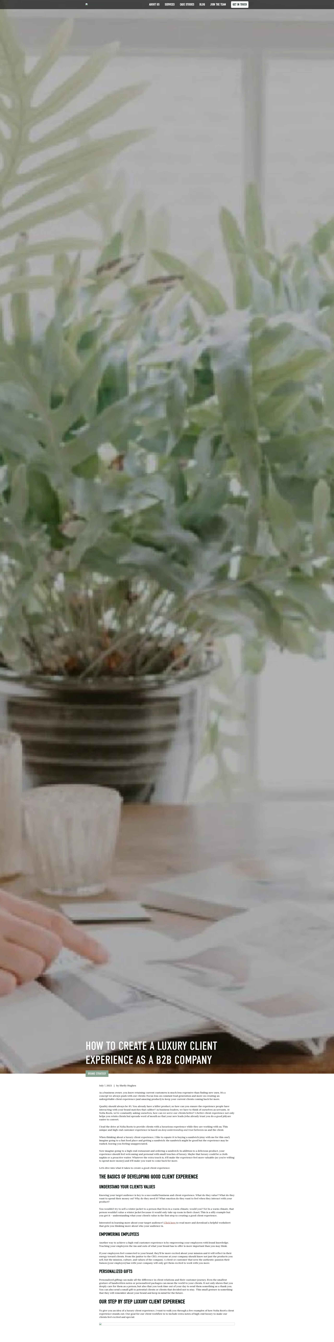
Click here (169, 1222)
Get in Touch (240, 4)
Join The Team (218, 4)
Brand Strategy (97, 1073)
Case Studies (187, 4)
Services (170, 4)
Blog (202, 4)
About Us (154, 4)
